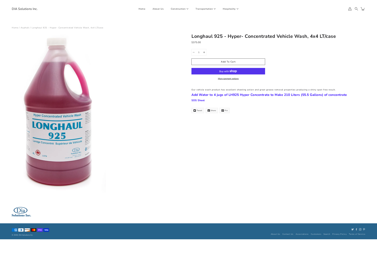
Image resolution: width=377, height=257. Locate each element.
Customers (316, 234)
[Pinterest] (364, 229)
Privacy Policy (339, 234)
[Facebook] (356, 229)
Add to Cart (228, 61)
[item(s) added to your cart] (363, 8)
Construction (178, 8)
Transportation (204, 8)
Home (142, 8)
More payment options (228, 78)
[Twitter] (352, 229)
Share (213, 110)
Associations (302, 234)
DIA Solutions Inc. (25, 9)
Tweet (199, 110)
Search (327, 234)
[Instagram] (360, 229)
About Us (158, 8)
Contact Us (288, 234)
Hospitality (229, 8)
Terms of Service (357, 234)
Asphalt (25, 27)
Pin (226, 110)
